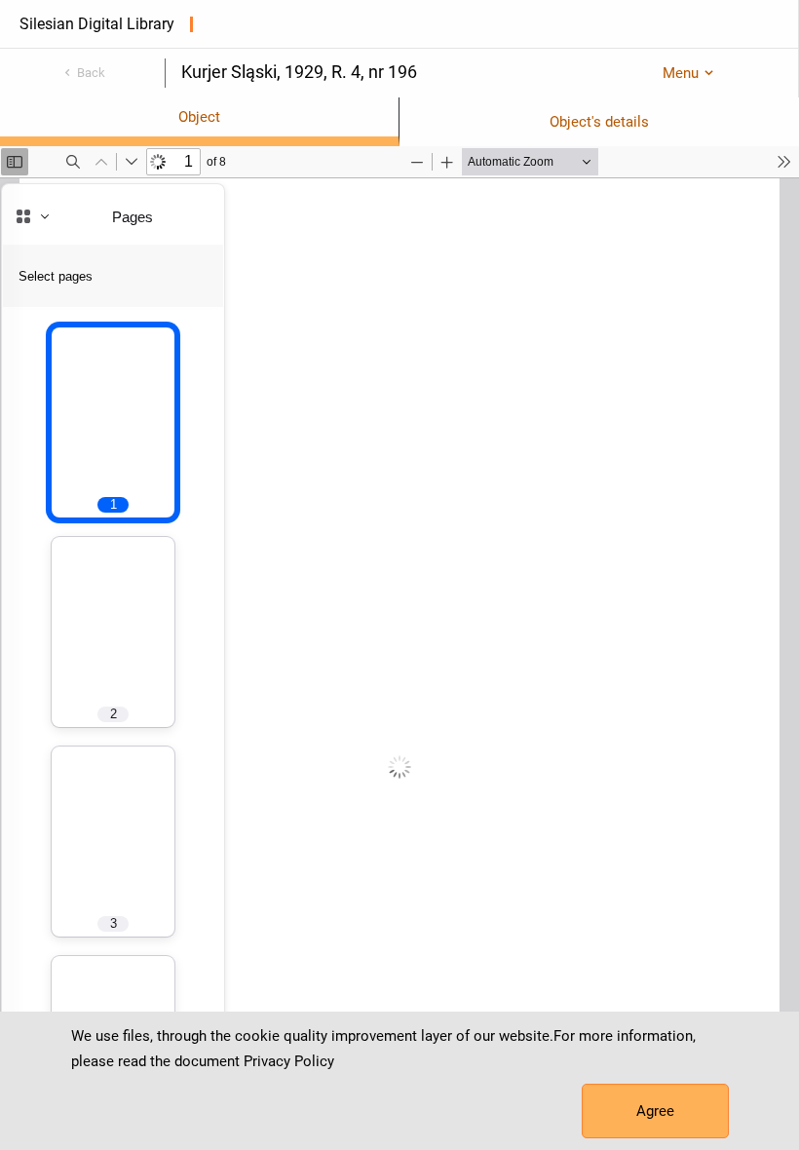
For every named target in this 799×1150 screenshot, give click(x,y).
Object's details (599, 122)
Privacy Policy (289, 1061)
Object (199, 117)
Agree (655, 1111)
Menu (681, 73)
